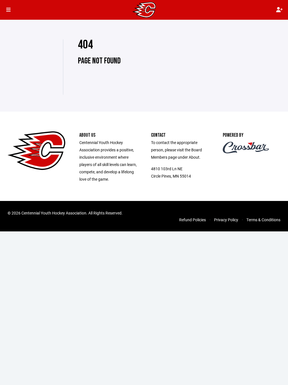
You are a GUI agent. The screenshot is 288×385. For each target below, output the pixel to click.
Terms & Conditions (263, 219)
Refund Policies (192, 219)
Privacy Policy (226, 219)
